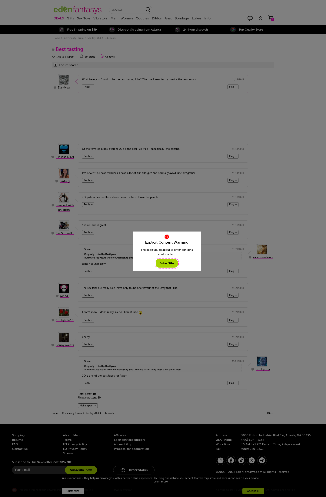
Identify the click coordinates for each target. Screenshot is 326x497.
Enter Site (167, 263)
